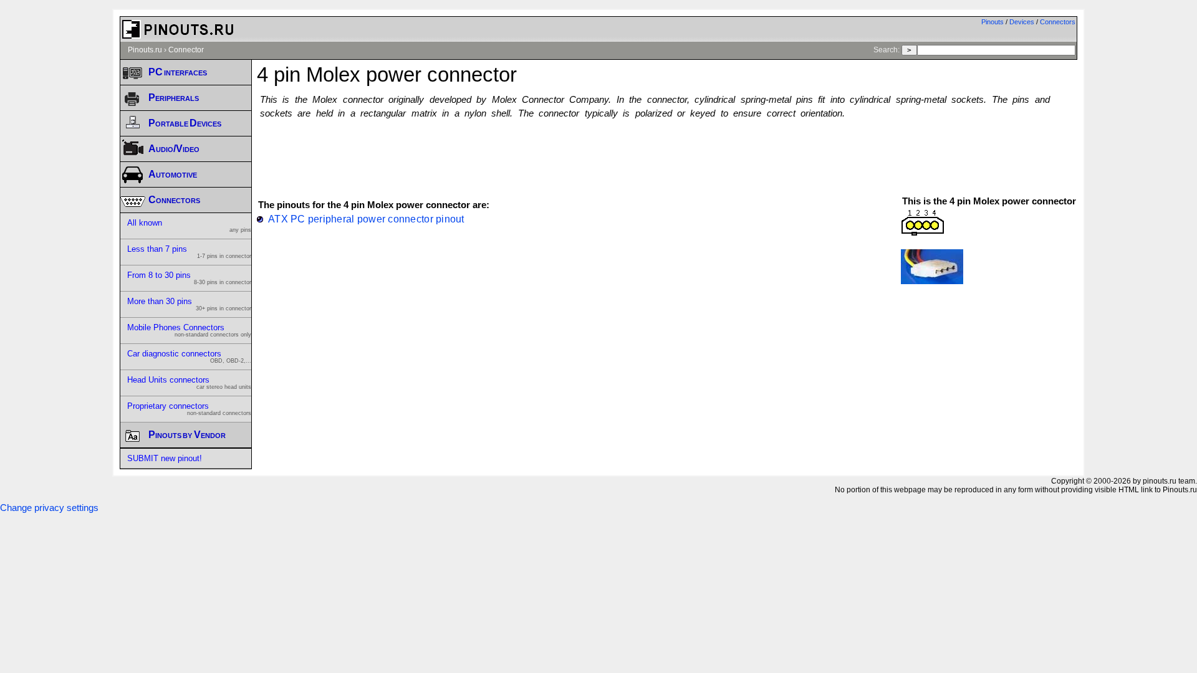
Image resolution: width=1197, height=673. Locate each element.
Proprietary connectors (189, 408)
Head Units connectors (189, 382)
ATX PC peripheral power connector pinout (366, 218)
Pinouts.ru (145, 49)
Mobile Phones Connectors (189, 330)
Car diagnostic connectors (189, 356)
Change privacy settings (49, 508)
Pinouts (992, 22)
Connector (186, 49)
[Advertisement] (667, 151)
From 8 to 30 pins (189, 277)
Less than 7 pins (189, 251)
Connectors (1057, 22)
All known (189, 225)
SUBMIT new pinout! (164, 458)
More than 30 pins (189, 304)
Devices (1021, 22)
